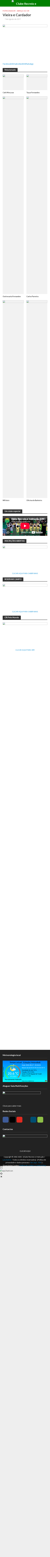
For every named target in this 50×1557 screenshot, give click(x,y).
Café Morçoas (8, 93)
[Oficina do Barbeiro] (36, 399)
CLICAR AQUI (25, 1151)
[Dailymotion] (33, 1120)
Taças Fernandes (33, 93)
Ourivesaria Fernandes (12, 296)
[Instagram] (12, 1120)
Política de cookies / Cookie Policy (32, 1165)
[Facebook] (6, 1120)
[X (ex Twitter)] (26, 1120)
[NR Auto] (13, 399)
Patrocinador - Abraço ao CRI (16, 11)
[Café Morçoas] (13, 82)
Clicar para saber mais (12, 1106)
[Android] (40, 1120)
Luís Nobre (7, 1160)
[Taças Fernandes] (36, 82)
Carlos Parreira (32, 296)
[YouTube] (19, 1120)
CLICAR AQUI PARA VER (25, 650)
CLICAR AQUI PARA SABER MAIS (25, 573)
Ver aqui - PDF (36, 1162)
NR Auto (6, 500)
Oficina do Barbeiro (34, 500)
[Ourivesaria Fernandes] (13, 195)
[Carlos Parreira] (36, 195)
